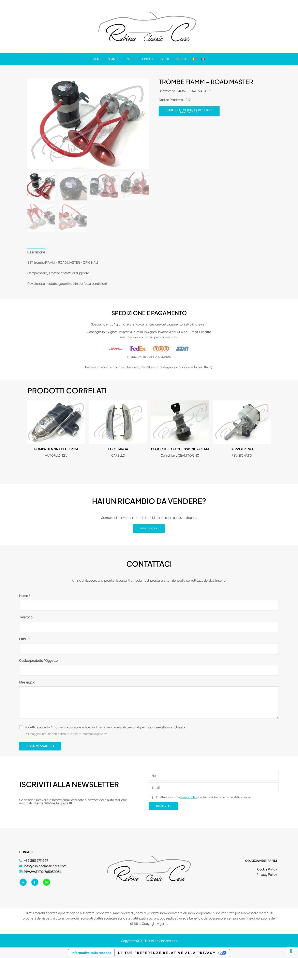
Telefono (25, 617)
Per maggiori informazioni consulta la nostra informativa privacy (66, 734)
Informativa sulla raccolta (91, 953)
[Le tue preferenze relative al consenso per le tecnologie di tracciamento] (291, 951)
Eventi (164, 59)
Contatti (147, 59)
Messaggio (27, 682)
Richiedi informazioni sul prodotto (189, 111)
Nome (24, 595)
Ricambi (112, 59)
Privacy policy (188, 797)
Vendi (131, 59)
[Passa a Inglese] (203, 59)
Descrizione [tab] (36, 252)
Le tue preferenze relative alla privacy (167, 953)
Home (97, 59)
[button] (120, 59)
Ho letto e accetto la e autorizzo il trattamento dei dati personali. (203, 797)
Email (24, 639)
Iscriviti (163, 805)
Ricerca (180, 59)
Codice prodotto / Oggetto (38, 660)
